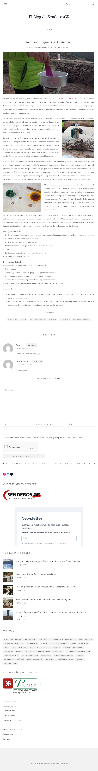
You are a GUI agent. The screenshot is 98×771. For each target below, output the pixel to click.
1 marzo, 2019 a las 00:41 (24, 365)
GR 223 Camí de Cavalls (62, 99)
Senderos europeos (12, 720)
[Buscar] (93, 4)
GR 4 (14, 647)
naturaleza (29, 651)
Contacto (7, 739)
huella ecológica (37, 319)
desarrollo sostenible (14, 643)
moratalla (8, 651)
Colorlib (47, 763)
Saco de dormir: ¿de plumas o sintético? (73, 464)
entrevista (54, 643)
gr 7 (26, 647)
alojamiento (30, 639)
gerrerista (83, 643)
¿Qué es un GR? (11, 710)
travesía (49, 659)
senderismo (65, 319)
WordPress (64, 763)
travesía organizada (64, 659)
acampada (12, 319)
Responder (31, 345)
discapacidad (32, 643)
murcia (19, 651)
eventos (64, 643)
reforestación (83, 651)
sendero (79, 655)
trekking (80, 659)
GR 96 (39, 647)
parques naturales (54, 651)
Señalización (9, 715)
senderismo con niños (63, 655)
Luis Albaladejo (62, 47)
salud (24, 655)
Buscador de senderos (12, 729)
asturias (42, 639)
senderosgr (9, 659)
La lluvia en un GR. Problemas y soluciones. (27, 464)
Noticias (49, 29)
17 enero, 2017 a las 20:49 (24, 348)
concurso (78, 639)
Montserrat (78, 647)
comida (23, 319)
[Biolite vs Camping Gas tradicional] (48, 73)
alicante (19, 639)
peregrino (70, 651)
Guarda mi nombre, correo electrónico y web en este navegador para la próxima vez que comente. (45, 438)
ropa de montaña (11, 655)
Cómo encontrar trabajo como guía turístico (36, 574)
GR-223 (6, 647)
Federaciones (9, 734)
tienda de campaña (81, 319)
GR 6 (20, 647)
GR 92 (32, 647)
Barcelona (53, 639)
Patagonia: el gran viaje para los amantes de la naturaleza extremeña (48, 561)
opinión (40, 651)
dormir (44, 643)
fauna (73, 643)
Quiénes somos (9, 702)
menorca (52, 319)
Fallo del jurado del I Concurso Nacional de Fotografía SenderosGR (46, 586)
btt (61, 639)
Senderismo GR (9, 707)
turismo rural (10, 663)
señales (20, 659)
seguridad (33, 655)
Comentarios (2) (48, 312)
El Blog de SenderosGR (49, 17)
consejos (89, 639)
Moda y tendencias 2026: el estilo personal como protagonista (44, 599)
